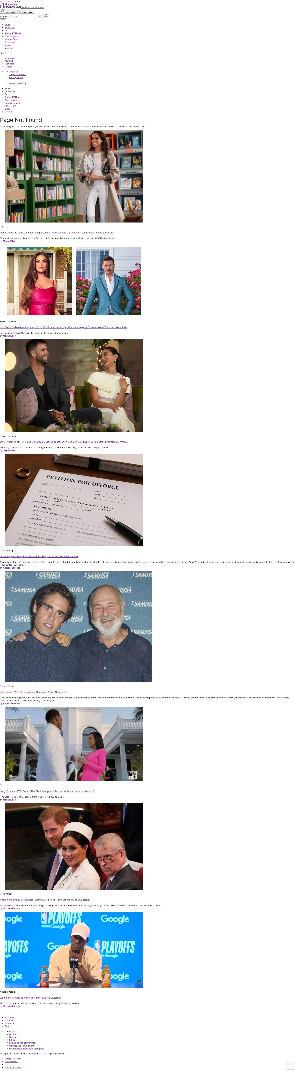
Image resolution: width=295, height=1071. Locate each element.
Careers (13, 1037)
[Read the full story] (74, 221)
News (7, 24)
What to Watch (12, 36)
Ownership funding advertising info (26, 1048)
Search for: (6, 16)
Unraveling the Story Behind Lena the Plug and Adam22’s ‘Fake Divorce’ (39, 556)
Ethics (12, 1040)
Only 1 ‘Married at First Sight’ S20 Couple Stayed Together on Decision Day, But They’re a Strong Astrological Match (63, 442)
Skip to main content (10, 1)
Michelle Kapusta (11, 908)
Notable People (12, 39)
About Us (13, 71)
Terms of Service (17, 74)
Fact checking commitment (22, 1042)
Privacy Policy (16, 77)
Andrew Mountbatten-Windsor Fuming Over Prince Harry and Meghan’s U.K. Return (45, 899)
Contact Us (14, 1034)
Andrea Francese (11, 567)
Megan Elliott (9, 241)
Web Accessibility (17, 83)
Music (7, 45)
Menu (3, 20)
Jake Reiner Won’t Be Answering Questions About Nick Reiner (34, 692)
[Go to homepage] (10, 1012)
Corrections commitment (21, 1045)
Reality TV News (13, 33)
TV (6, 30)
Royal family (10, 42)
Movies (8, 48)
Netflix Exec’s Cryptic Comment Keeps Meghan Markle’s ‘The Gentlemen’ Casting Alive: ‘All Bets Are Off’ (56, 232)
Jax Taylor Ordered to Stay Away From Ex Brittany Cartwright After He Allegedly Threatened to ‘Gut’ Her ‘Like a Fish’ (63, 327)
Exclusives (10, 27)
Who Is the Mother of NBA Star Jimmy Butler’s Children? (30, 997)
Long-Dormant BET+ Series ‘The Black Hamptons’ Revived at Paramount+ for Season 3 (47, 791)
